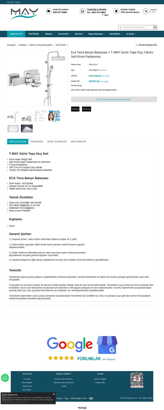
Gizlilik (63, 386)
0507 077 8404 (60, 12)
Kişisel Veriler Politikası (64, 379)
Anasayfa (10, 2)
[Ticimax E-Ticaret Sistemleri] (82, 408)
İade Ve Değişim (100, 379)
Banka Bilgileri (27, 382)
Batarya (48, 34)
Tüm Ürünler (33, 34)
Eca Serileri (63, 34)
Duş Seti (78, 34)
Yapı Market (115, 34)
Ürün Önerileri (78, 141)
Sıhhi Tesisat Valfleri (19, 40)
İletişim (17, 2)
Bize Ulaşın (27, 389)
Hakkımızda (27, 386)
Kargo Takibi (100, 382)
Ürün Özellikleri (17, 141)
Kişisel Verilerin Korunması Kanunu (15, 402)
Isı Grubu (130, 34)
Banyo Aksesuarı (96, 34)
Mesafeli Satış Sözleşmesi (64, 382)
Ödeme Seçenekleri (57, 141)
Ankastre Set (16, 34)
